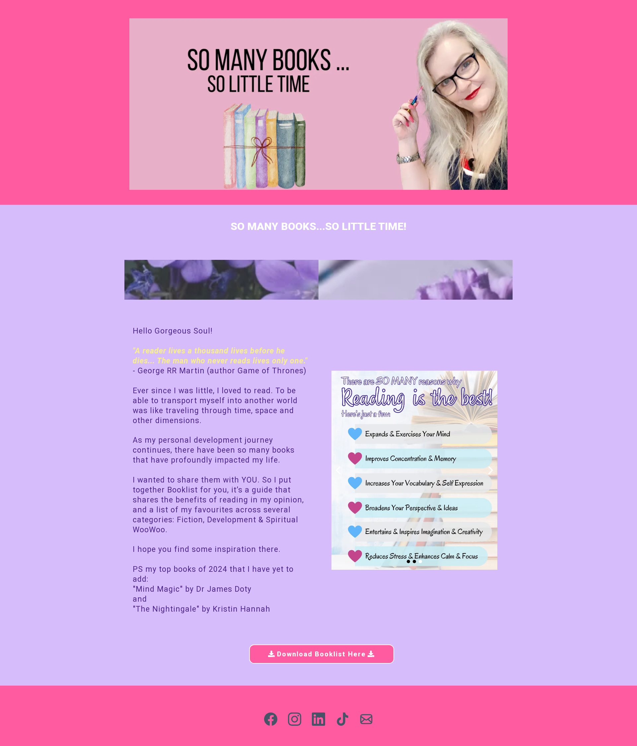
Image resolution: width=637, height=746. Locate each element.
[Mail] (366, 719)
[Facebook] (271, 719)
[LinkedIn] (318, 719)
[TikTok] (342, 719)
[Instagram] (295, 719)
